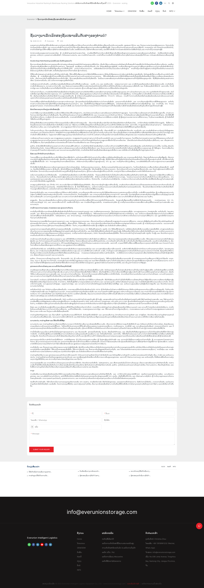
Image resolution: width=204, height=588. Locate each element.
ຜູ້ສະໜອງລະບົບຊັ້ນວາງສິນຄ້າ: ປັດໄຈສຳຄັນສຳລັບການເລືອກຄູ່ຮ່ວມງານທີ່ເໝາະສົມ (141, 475)
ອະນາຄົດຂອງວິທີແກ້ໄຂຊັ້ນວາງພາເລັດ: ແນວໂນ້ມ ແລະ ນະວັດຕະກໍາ (141, 471)
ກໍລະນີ (169, 466)
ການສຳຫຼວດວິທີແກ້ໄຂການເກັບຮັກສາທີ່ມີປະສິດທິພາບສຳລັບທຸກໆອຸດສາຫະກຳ (39, 475)
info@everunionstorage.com (102, 512)
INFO (174, 466)
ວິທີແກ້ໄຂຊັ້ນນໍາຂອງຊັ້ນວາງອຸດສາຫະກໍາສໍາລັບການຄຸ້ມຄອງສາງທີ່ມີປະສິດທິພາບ (40, 472)
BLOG (163, 466)
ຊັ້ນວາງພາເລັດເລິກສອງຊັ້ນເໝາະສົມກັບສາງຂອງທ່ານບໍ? (57, 19)
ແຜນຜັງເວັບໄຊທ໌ (133, 584)
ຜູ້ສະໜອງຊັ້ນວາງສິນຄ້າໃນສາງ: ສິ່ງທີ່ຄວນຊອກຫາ (90, 475)
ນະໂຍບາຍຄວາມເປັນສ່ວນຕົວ (152, 584)
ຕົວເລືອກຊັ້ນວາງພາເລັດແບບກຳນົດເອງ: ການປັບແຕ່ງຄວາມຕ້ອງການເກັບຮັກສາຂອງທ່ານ (90, 471)
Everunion (31, 19)
